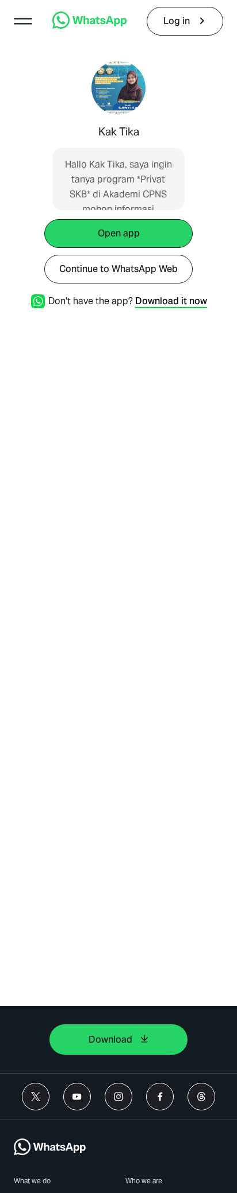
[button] (23, 21)
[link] (89, 26)
